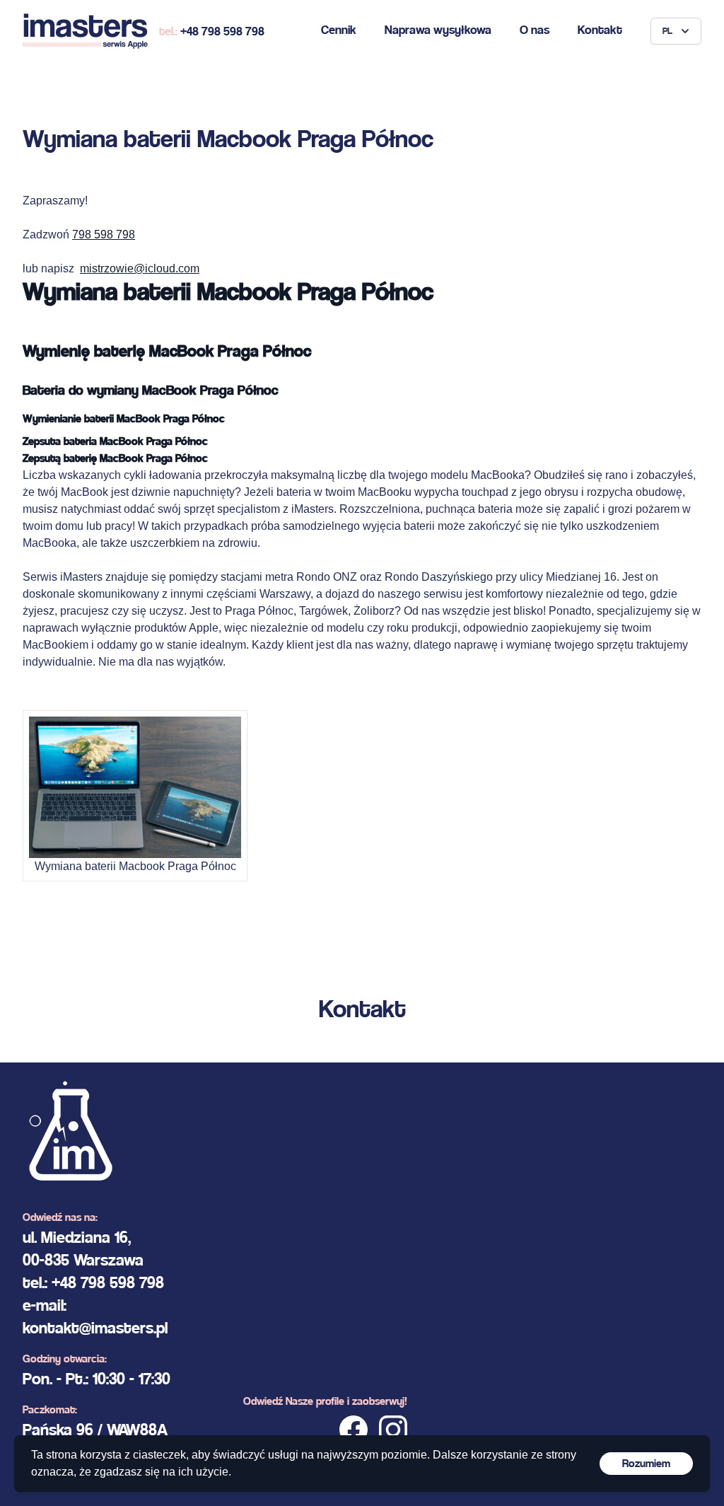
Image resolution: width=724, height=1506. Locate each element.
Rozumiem (646, 1463)
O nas (534, 29)
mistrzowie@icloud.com (139, 268)
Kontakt (600, 29)
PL (667, 31)
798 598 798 (103, 234)
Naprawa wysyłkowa (438, 29)
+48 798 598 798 (222, 30)
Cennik (338, 29)
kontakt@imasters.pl (95, 1328)
